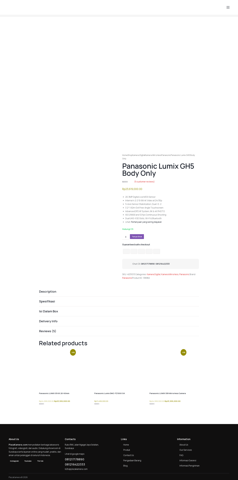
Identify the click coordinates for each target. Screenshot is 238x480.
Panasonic (166, 155)
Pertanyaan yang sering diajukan (146, 222)
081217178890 (148, 263)
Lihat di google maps (74, 453)
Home (125, 155)
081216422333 (163, 263)
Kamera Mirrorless (153, 155)
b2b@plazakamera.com (76, 469)
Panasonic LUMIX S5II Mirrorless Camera (167, 393)
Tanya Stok (137, 236)
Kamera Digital (138, 155)
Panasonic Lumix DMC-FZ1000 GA (109, 393)
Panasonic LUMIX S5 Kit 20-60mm (54, 393)
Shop (130, 155)
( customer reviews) (144, 181)
